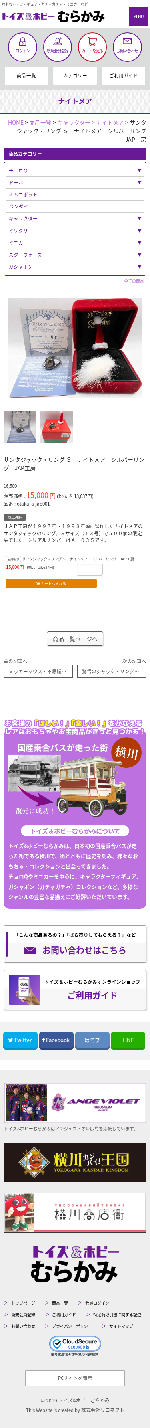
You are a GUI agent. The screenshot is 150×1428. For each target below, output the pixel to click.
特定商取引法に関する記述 (117, 1314)
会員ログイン (97, 1303)
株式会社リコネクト (102, 1409)
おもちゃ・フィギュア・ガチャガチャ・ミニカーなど (45, 4)
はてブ (92, 1040)
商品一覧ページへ (75, 639)
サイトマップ (121, 1326)
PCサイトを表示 (75, 1378)
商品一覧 (26, 75)
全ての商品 (134, 281)
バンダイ (18, 206)
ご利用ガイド (123, 75)
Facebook (58, 1040)
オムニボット (23, 194)
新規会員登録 (23, 1314)
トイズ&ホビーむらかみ (84, 1400)
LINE (128, 1040)
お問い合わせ (23, 1326)
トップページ (23, 1303)
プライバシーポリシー (72, 1326)
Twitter (23, 1040)
